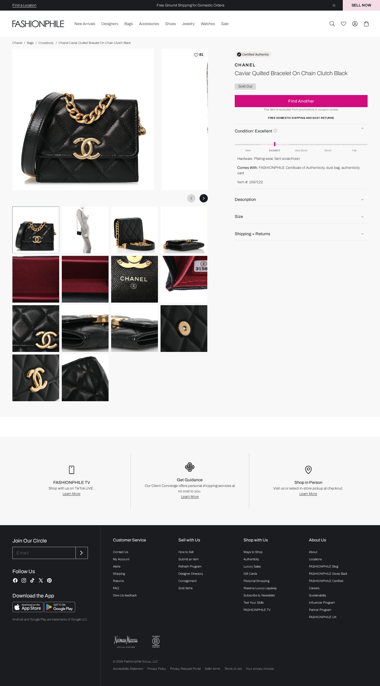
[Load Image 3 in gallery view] (134, 230)
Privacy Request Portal (185, 669)
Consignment (187, 581)
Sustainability (317, 595)
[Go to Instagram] (24, 580)
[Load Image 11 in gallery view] (134, 328)
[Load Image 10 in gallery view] (85, 328)
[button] (332, 24)
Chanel (17, 43)
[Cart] (366, 24)
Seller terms (212, 669)
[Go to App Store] (28, 611)
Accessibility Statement (128, 669)
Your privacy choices (260, 669)
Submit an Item (188, 559)
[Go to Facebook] (15, 580)
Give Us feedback (125, 595)
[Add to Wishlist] (198, 55)
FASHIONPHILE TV (257, 610)
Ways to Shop (253, 552)
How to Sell (185, 552)
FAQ (116, 588)
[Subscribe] (81, 553)
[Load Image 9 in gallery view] (35, 328)
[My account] (355, 24)
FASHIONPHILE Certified (326, 581)
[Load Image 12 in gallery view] (184, 328)
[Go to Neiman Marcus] (126, 642)
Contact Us (120, 552)
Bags (30, 43)
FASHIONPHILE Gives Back (328, 573)
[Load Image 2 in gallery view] (85, 230)
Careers (314, 588)
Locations (315, 559)
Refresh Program (189, 566)
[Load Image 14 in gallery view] (85, 377)
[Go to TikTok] (32, 580)
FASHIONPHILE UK (323, 617)
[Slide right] (204, 198)
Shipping (119, 573)
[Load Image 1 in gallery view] (35, 230)
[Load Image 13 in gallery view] (35, 377)
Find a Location (24, 5)
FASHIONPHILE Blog (323, 566)
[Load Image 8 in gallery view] (184, 279)
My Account (121, 559)
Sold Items (185, 588)
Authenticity (251, 559)
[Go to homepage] (38, 23)
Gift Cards (250, 573)
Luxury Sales (252, 566)
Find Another (301, 101)
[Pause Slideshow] (334, 5)
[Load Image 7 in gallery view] (134, 279)
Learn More (71, 494)
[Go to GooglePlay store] (59, 611)
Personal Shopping (256, 581)
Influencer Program (322, 602)
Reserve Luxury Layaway (260, 588)
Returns (118, 581)
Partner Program (320, 610)
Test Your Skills (254, 602)
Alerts (116, 566)
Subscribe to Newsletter (259, 595)
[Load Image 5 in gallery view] (35, 279)
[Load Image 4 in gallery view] (184, 230)
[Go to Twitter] (41, 580)
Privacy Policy (156, 669)
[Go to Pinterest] (49, 580)
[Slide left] (191, 198)
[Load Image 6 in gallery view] (85, 279)
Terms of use (233, 669)
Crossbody (46, 43)
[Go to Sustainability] (155, 642)
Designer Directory (190, 573)
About (313, 552)
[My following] (343, 24)
